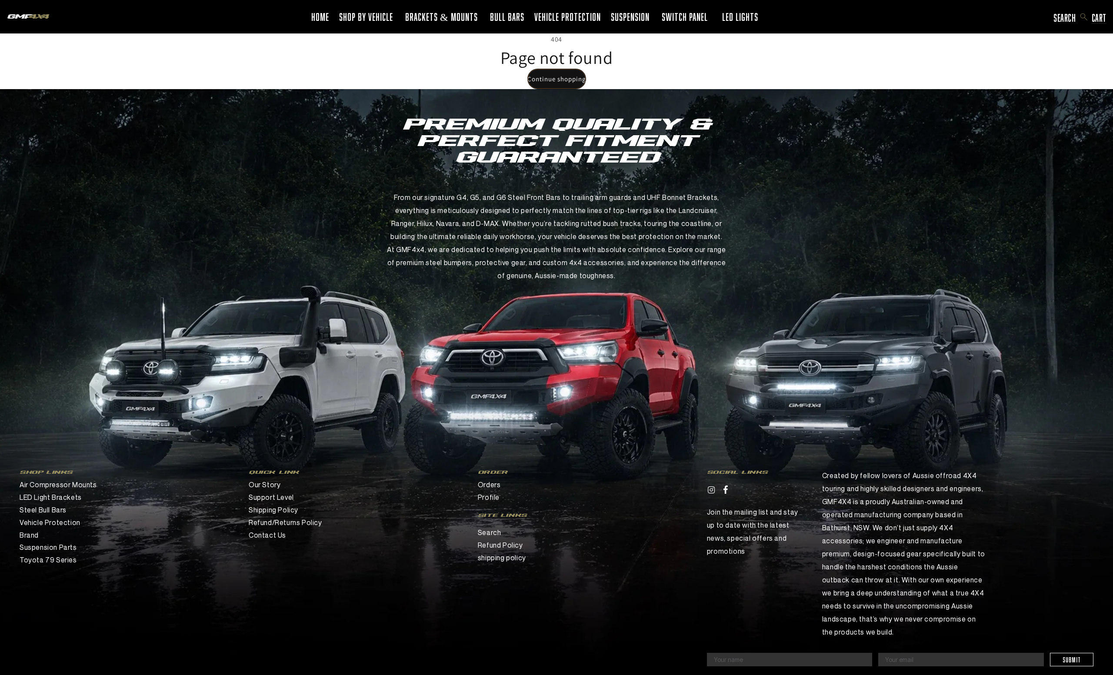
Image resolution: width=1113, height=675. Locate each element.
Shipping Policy (273, 509)
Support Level (271, 497)
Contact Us (267, 535)
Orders (489, 484)
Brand (29, 535)
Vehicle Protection (50, 522)
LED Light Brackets (51, 497)
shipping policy (502, 557)
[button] (1084, 17)
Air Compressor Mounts (58, 484)
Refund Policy (500, 545)
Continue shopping (556, 79)
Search (489, 532)
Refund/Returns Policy (285, 522)
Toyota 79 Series (48, 559)
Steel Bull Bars (43, 509)
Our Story (264, 484)
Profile (489, 497)
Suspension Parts (48, 547)
